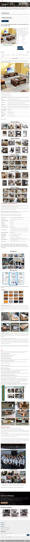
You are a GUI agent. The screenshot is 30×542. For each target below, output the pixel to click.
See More (4, 502)
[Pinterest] (7, 537)
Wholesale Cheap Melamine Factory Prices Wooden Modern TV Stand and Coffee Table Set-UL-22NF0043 (15, 517)
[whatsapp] (9, 537)
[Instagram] (6, 537)
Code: (18, 39)
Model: (18, 36)
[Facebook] (1, 537)
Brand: (18, 37)
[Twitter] (4, 537)
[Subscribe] (28, 535)
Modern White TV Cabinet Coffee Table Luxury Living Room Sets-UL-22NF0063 (6, 517)
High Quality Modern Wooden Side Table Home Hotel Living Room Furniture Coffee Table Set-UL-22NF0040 (24, 517)
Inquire (20, 47)
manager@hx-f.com (6, 530)
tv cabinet (2, 56)
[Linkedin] (2, 537)
